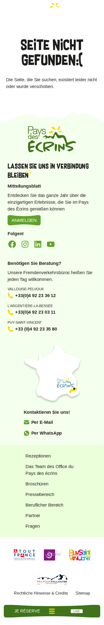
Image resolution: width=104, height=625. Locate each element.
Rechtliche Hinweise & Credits (41, 593)
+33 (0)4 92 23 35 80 (36, 328)
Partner (32, 515)
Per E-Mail (42, 422)
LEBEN (76, 611)
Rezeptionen (38, 456)
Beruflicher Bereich (44, 505)
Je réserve (27, 611)
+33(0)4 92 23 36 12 (35, 295)
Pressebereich (39, 494)
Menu (52, 611)
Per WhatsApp (46, 433)
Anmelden (24, 220)
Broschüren (36, 483)
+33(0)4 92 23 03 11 (35, 312)
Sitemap (82, 593)
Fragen (32, 526)
